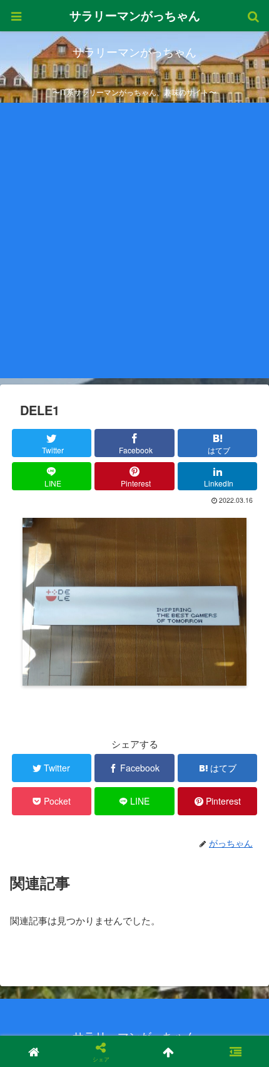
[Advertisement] (134, 243)
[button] (237, 1039)
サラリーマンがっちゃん (134, 15)
